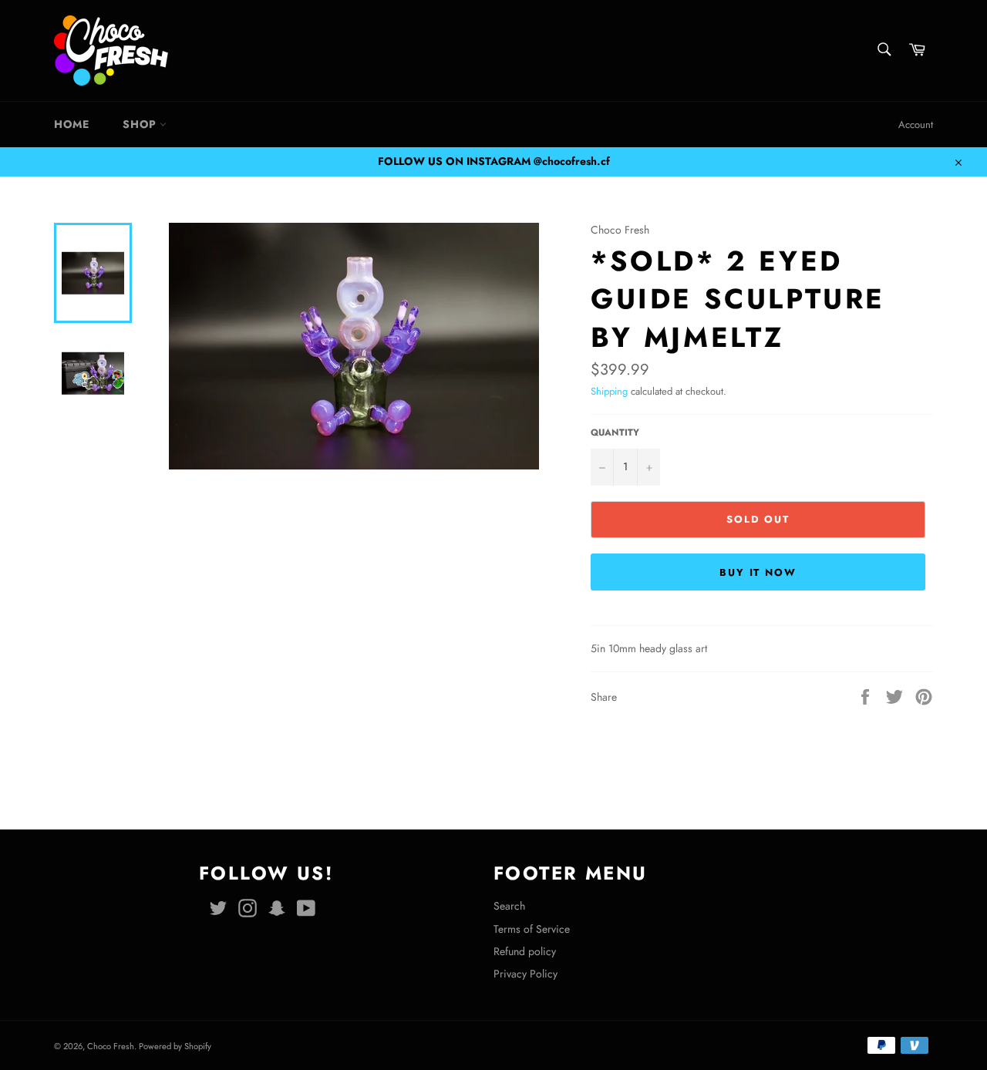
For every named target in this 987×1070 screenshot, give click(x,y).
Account (915, 124)
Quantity (615, 432)
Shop (141, 124)
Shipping (609, 391)
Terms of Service (532, 929)
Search (509, 906)
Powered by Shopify (175, 1046)
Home (71, 124)
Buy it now (758, 572)
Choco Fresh (110, 1046)
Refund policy (525, 951)
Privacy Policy (526, 973)
